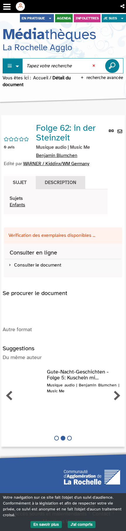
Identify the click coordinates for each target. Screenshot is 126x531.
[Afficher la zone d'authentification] (22, 6)
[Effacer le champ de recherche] (94, 65)
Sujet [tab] (20, 182)
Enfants (17, 205)
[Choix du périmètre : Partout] (13, 66)
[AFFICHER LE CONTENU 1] (56, 438)
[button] (123, 6)
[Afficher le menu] (7, 7)
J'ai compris (82, 524)
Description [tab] (60, 182)
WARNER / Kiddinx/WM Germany (56, 164)
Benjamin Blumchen (56, 155)
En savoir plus (46, 524)
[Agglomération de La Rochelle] (92, 477)
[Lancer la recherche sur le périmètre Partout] (112, 65)
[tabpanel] (56, 202)
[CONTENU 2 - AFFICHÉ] (63, 438)
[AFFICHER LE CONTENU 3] (69, 438)
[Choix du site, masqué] (50, 18)
